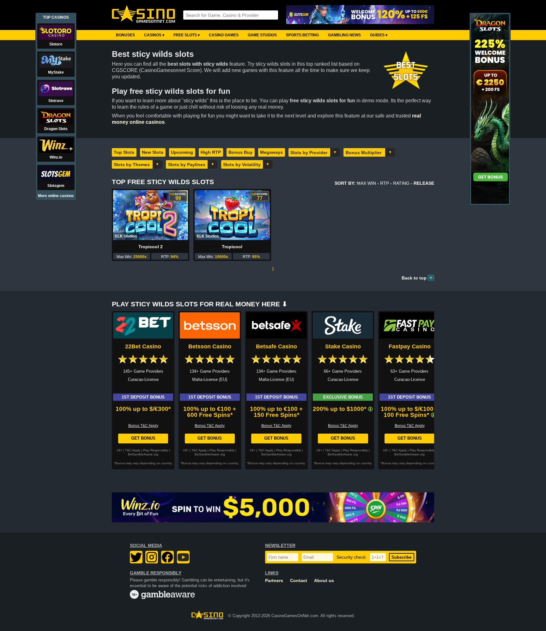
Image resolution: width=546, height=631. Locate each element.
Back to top (414, 277)
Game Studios (262, 35)
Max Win (366, 183)
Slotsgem (55, 185)
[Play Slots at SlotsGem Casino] (360, 15)
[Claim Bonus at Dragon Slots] (490, 202)
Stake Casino (343, 346)
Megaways (271, 152)
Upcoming (182, 152)
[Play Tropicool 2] (150, 215)
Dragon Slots (56, 129)
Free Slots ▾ (186, 35)
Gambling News (344, 35)
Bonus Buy (240, 152)
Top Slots (124, 152)
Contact (298, 580)
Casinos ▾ (154, 35)
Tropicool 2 (150, 246)
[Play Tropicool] (232, 215)
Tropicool (232, 246)
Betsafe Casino (276, 346)
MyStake (56, 72)
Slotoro (55, 44)
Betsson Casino (209, 346)
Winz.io (56, 157)
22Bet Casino (143, 346)
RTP (384, 183)
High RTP (211, 152)
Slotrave (56, 101)
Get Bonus (143, 438)
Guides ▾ (378, 35)
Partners (274, 580)
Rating (401, 183)
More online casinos (56, 196)
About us (324, 580)
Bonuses (125, 35)
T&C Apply (132, 450)
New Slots (152, 152)
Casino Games (224, 35)
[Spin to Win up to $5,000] (273, 507)
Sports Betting (302, 35)
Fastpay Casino (410, 346)
